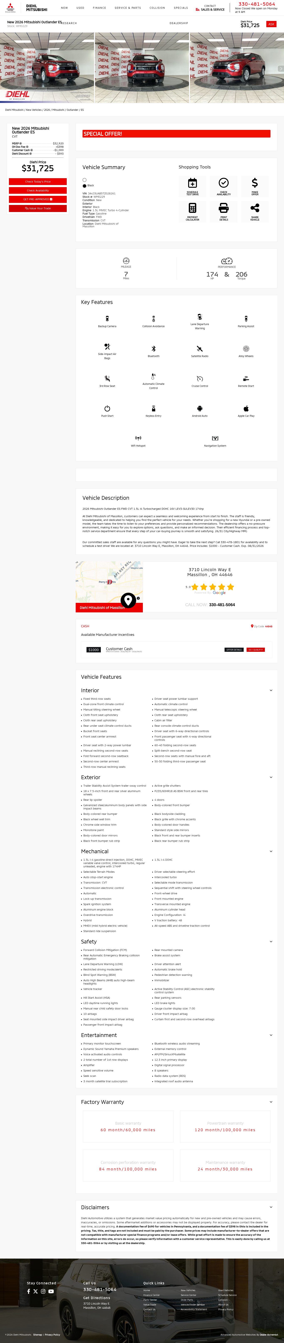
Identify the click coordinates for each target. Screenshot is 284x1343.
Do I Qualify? (256, 649)
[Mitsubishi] (10, 8)
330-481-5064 (257, 3)
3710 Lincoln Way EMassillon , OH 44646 (210, 572)
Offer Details (234, 649)
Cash (85, 626)
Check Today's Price (38, 181)
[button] (109, 582)
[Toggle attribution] (138, 598)
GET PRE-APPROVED (36, 199)
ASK (271, 24)
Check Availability (38, 190)
